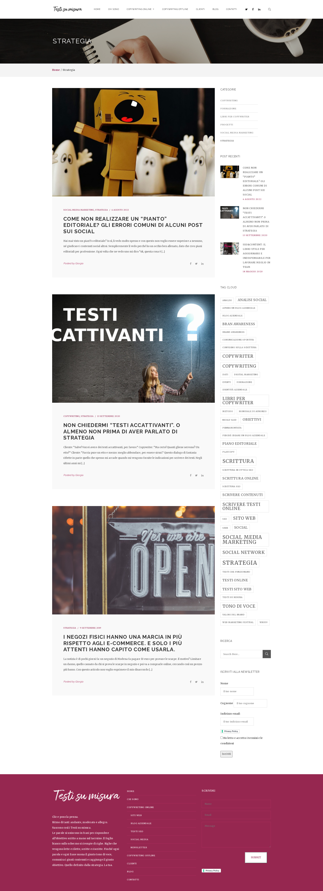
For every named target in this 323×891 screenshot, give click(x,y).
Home (56, 70)
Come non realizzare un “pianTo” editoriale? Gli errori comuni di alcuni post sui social (133, 225)
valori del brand (233, 614)
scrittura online (240, 478)
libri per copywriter (237, 400)
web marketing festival (238, 622)
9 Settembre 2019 (90, 628)
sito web (244, 518)
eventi (226, 382)
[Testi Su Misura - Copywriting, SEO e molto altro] (68, 9)
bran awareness (238, 324)
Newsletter (139, 847)
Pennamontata (232, 428)
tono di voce (238, 606)
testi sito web (237, 589)
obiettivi (252, 419)
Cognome (226, 703)
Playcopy (228, 452)
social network (243, 552)
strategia (239, 562)
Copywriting (71, 416)
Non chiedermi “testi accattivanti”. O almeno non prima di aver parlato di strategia (121, 431)
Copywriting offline (141, 855)
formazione (244, 382)
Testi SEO (137, 831)
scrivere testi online (241, 506)
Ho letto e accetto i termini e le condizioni (241, 740)
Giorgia (79, 263)
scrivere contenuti (242, 495)
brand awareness (233, 332)
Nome (224, 683)
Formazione (228, 108)
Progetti (226, 124)
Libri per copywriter (234, 116)
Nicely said (229, 420)
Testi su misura (232, 597)
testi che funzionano (236, 572)
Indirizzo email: (230, 713)
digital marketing (246, 374)
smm (225, 528)
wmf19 (264, 622)
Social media (139, 839)
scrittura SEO (231, 486)
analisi (227, 300)
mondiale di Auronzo (253, 411)
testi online (235, 580)
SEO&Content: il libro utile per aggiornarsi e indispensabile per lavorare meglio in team (256, 255)
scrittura (238, 461)
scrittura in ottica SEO (237, 470)
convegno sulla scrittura (239, 347)
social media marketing (242, 539)
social (241, 527)
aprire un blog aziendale (238, 308)
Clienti (132, 863)
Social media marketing (78, 210)
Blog (130, 871)
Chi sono (133, 799)
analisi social (252, 300)
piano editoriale (239, 444)
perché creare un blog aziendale (243, 435)
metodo (227, 411)
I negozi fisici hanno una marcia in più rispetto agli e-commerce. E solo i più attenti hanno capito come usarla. (122, 643)
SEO (224, 519)
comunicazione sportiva (238, 340)
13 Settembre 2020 (108, 416)
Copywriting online (140, 807)
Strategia (101, 210)
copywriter (237, 356)
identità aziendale (234, 390)
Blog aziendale (141, 823)
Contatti (133, 879)
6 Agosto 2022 (120, 210)
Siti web (136, 815)
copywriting (239, 366)
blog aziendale (232, 316)
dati (225, 374)
